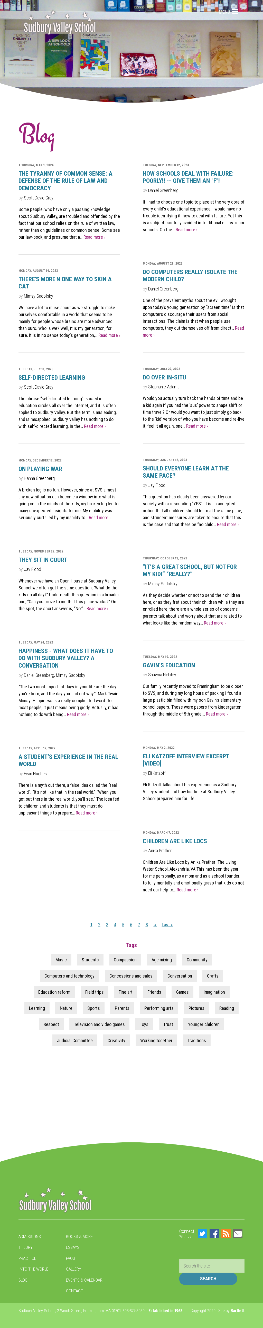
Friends (154, 992)
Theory (25, 1247)
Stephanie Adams (164, 386)
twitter (202, 1233)
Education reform (54, 992)
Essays (72, 1247)
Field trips (94, 992)
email (237, 1233)
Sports (93, 1008)
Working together (156, 1040)
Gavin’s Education (169, 665)
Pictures (196, 1008)
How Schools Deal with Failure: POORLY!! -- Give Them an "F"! (188, 177)
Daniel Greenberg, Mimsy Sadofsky (54, 675)
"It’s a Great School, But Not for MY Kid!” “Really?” (190, 570)
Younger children (204, 1024)
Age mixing (162, 959)
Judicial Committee (75, 1040)
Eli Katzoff (156, 773)
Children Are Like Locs (175, 841)
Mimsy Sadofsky (38, 296)
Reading (226, 1008)
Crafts (213, 976)
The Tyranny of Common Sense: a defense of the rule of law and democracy (65, 181)
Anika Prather (160, 850)
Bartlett (238, 1310)
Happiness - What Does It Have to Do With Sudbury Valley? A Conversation (65, 658)
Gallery (73, 1269)
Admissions (29, 1236)
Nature (66, 1008)
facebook (214, 1233)
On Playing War (40, 468)
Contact (74, 1290)
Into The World (33, 1269)
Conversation (179, 976)
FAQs (70, 1258)
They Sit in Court (42, 560)
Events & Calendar (84, 1280)
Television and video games (99, 1024)
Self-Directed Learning (51, 377)
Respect (51, 1024)
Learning (37, 1008)
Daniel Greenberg (163, 190)
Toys (144, 1024)
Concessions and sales (131, 976)
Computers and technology (69, 976)
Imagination (214, 992)
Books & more (79, 1236)
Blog (22, 1280)
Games (182, 992)
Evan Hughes (35, 773)
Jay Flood (156, 485)
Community (197, 959)
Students (90, 959)
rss (226, 1233)
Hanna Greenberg (39, 478)
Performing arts (159, 1008)
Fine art (126, 992)
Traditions (196, 1040)
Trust (168, 1024)
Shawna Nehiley (162, 674)
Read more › (94, 237)
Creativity (116, 1040)
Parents (122, 1008)
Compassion (125, 959)
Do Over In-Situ (164, 377)
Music (61, 959)
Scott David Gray (38, 197)
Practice (27, 1258)
